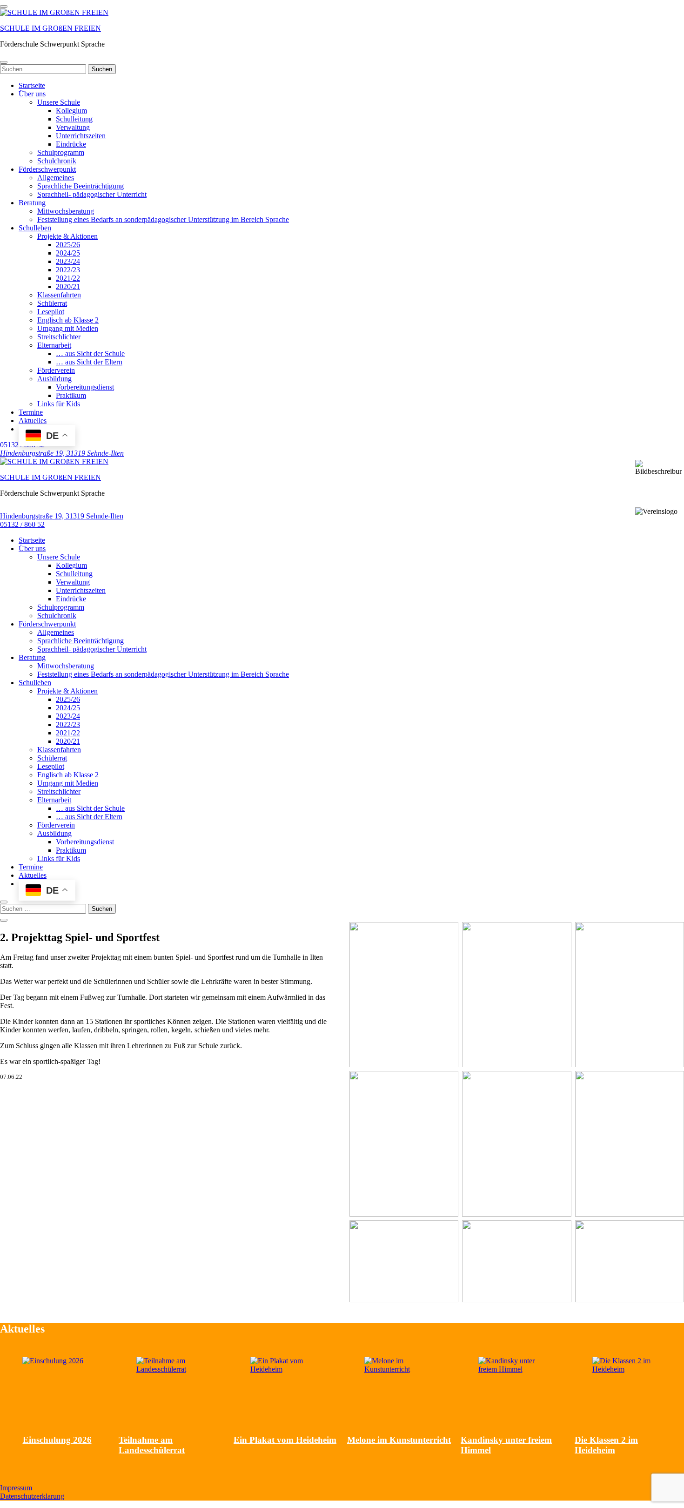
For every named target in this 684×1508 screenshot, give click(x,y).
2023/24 (68, 261)
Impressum (16, 1488)
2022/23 (68, 270)
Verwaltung (73, 127)
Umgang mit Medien (67, 328)
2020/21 (68, 286)
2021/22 (68, 278)
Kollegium (71, 110)
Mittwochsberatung (65, 211)
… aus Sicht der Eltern (89, 362)
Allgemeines (55, 178)
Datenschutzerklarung (32, 1496)
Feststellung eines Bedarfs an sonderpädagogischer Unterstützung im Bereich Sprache (163, 219)
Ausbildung (54, 379)
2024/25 (68, 253)
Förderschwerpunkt (47, 169)
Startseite (32, 85)
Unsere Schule (58, 102)
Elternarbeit (54, 345)
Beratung (32, 203)
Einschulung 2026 (57, 1440)
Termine (31, 412)
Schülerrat (52, 303)
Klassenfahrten (59, 295)
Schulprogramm (60, 152)
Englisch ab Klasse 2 (68, 320)
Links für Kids (58, 404)
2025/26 (68, 245)
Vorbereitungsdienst (85, 387)
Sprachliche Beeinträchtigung (80, 186)
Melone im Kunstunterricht (399, 1440)
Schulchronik (56, 161)
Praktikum (71, 395)
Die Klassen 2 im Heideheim (606, 1445)
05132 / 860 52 (22, 524)
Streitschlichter (58, 337)
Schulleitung (74, 119)
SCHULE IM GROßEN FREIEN (50, 28)
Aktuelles (33, 420)
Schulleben (35, 228)
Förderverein (56, 370)
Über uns (32, 94)
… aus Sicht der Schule (90, 353)
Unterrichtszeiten (81, 136)
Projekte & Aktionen (67, 236)
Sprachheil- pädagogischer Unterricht (92, 194)
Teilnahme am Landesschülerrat (152, 1445)
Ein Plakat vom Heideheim (285, 1440)
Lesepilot (50, 312)
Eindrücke (71, 144)
